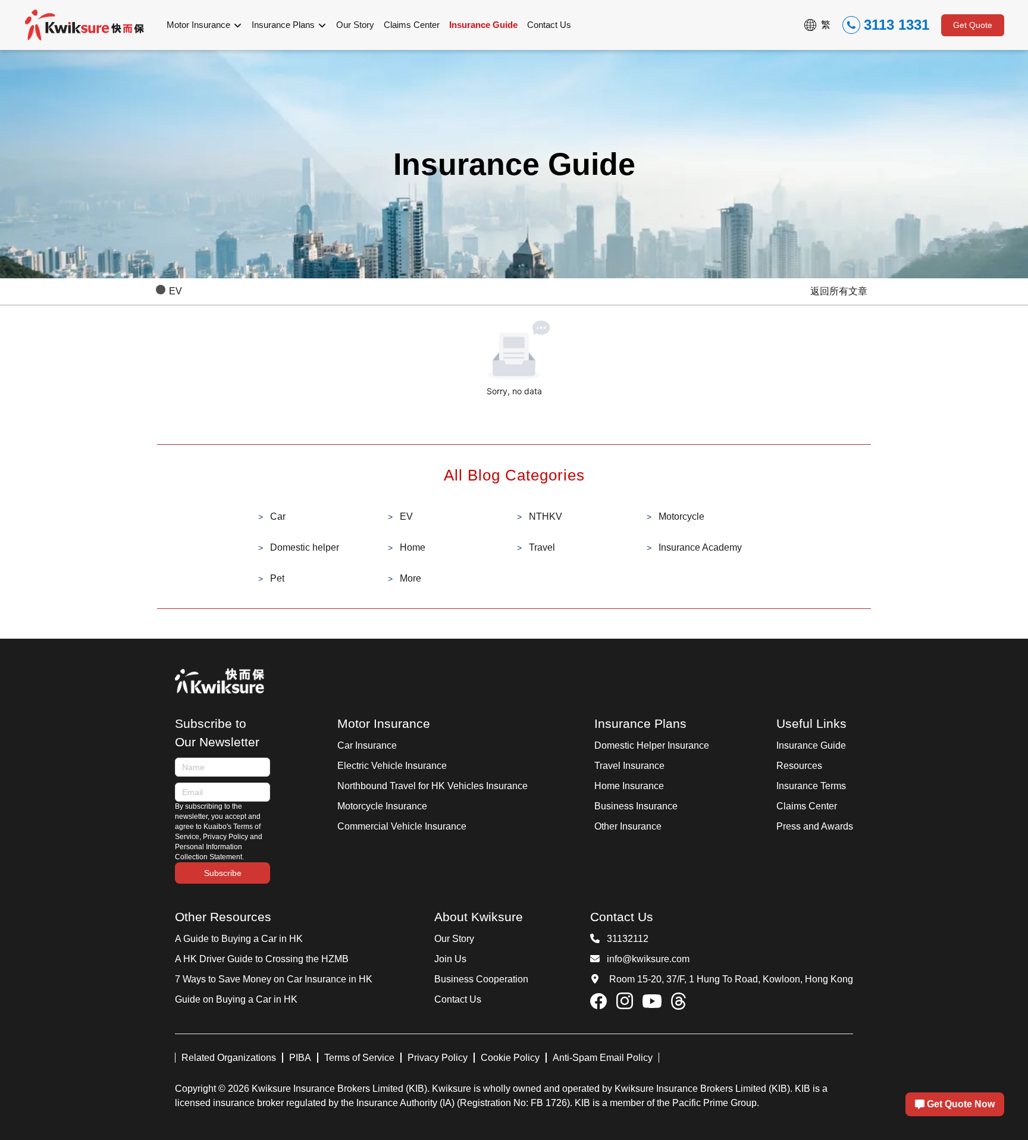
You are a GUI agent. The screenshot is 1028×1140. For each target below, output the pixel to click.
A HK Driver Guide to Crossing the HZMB (262, 959)
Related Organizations (228, 1058)
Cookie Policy (510, 1058)
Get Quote (972, 25)
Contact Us (457, 999)
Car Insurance (367, 745)
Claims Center (806, 806)
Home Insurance (629, 786)
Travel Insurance (629, 766)
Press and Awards (814, 826)
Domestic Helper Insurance (651, 745)
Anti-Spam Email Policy (603, 1058)
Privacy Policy (438, 1058)
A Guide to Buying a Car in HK (239, 939)
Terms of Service (359, 1058)
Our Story (454, 939)
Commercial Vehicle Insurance (401, 826)
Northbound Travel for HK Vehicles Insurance (432, 786)
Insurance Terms (811, 786)
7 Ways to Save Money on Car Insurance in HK (273, 979)
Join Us (450, 959)
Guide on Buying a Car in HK (236, 999)
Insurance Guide (811, 745)
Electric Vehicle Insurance (392, 766)
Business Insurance (636, 806)
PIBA (300, 1058)
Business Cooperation (481, 979)
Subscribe (223, 873)
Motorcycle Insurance (382, 806)
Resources (799, 766)
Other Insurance (628, 826)
